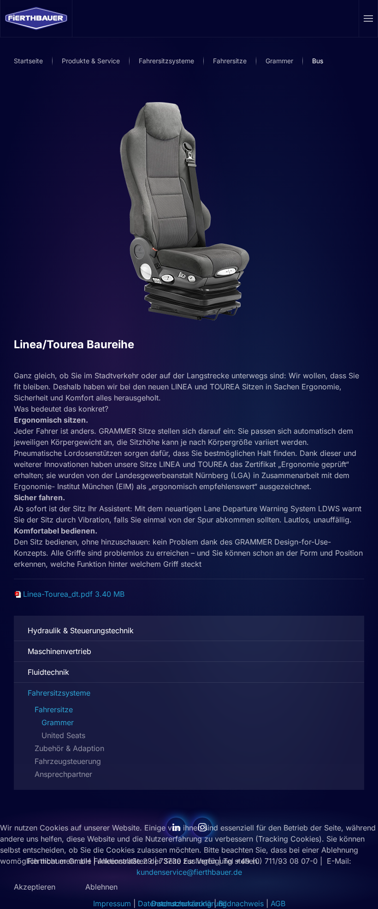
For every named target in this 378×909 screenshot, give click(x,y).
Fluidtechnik (48, 672)
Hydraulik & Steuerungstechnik (81, 630)
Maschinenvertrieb (59, 651)
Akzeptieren (34, 886)
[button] (368, 18)
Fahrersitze (54, 709)
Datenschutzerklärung (189, 903)
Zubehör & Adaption (69, 748)
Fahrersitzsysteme (59, 692)
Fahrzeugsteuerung (68, 761)
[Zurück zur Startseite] (36, 18)
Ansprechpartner (63, 774)
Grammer (57, 722)
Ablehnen (101, 886)
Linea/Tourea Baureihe (74, 344)
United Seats (63, 735)
